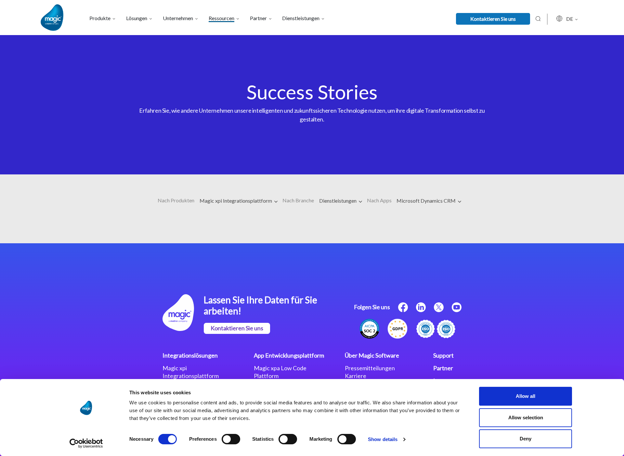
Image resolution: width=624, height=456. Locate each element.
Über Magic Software (372, 355)
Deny (525, 438)
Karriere (355, 375)
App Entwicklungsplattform (289, 355)
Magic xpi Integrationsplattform (236, 200)
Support (443, 355)
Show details (382, 439)
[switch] (231, 439)
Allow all (525, 396)
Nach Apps (379, 200)
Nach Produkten (176, 200)
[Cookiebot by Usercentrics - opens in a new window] (86, 443)
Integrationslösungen (190, 355)
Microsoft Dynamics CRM (426, 200)
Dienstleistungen (338, 200)
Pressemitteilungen (370, 368)
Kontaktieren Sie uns (493, 19)
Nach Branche (298, 200)
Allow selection (525, 417)
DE (570, 19)
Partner (443, 368)
